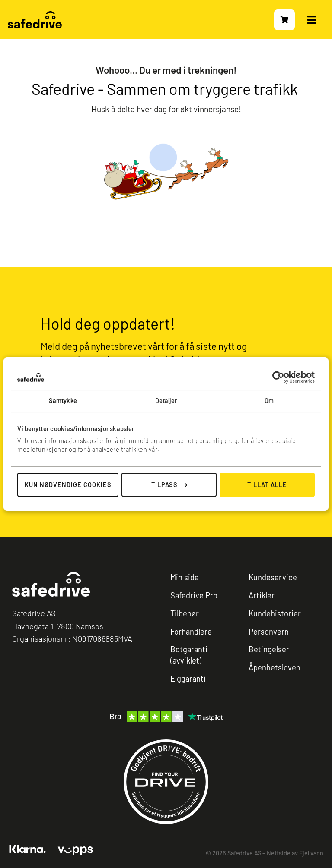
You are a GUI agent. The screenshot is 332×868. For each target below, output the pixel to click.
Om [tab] (269, 400)
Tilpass (164, 484)
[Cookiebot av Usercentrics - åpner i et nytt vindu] (277, 377)
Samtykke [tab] (63, 400)
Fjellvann (311, 853)
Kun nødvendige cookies (68, 484)
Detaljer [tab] (166, 400)
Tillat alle (267, 484)
